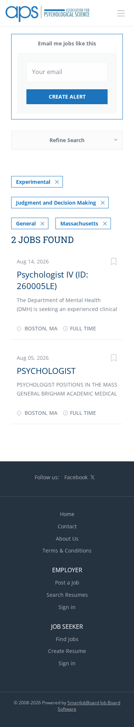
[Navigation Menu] (121, 13)
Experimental (33, 181)
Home (67, 514)
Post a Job (67, 582)
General (26, 223)
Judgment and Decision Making (56, 202)
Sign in (67, 607)
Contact (67, 526)
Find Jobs (67, 639)
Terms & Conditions (67, 550)
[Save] (113, 262)
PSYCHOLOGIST (46, 370)
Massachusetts (79, 223)
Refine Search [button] (67, 140)
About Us (67, 538)
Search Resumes (67, 594)
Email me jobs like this (67, 43)
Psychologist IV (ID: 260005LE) (52, 280)
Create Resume (67, 650)
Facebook (75, 477)
